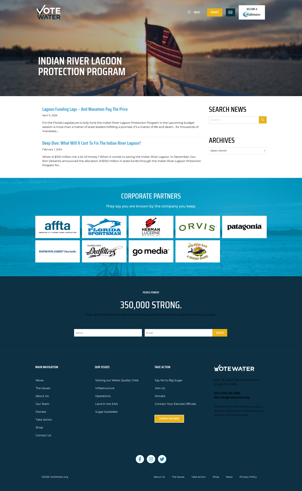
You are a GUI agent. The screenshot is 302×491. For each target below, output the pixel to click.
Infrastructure (104, 388)
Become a (252, 9)
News (40, 380)
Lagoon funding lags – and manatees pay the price (85, 109)
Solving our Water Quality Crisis (117, 380)
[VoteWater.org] (48, 12)
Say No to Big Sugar (168, 380)
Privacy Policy (248, 476)
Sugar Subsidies (106, 411)
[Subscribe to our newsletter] (230, 12)
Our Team (42, 404)
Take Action (44, 419)
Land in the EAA (106, 404)
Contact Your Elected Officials (175, 404)
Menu (196, 12)
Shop (39, 427)
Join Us (160, 388)
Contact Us (43, 435)
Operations (103, 396)
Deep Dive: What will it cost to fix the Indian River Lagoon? (91, 143)
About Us (42, 396)
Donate (215, 12)
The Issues (43, 388)
